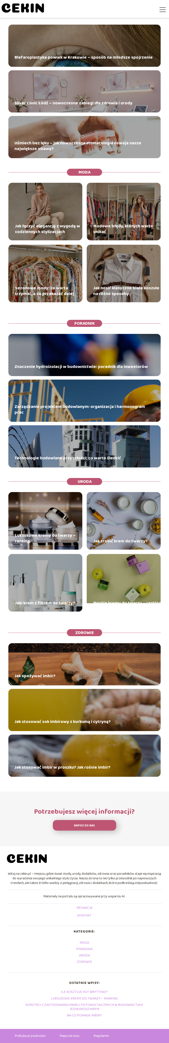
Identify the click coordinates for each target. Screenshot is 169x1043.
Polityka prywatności (30, 1036)
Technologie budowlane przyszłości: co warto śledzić (68, 458)
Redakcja (84, 908)
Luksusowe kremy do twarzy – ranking (45, 538)
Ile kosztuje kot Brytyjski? (84, 992)
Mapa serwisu (69, 1036)
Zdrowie (84, 632)
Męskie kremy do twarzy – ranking (127, 603)
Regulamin (101, 1036)
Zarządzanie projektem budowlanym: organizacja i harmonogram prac (80, 409)
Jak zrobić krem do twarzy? (120, 541)
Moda (84, 172)
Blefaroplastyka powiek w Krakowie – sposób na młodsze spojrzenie (84, 57)
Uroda (85, 481)
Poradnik (84, 323)
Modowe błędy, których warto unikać (123, 229)
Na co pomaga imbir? (84, 1015)
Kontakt (84, 915)
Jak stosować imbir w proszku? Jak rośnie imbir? (62, 767)
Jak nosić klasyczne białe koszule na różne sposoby (126, 291)
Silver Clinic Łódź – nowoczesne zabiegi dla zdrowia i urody (73, 103)
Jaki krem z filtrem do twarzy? (45, 603)
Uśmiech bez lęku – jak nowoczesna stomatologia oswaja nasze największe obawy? (78, 146)
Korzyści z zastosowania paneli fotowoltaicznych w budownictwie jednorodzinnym (84, 1007)
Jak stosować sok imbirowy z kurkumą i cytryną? (63, 721)
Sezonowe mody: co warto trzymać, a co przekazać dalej (44, 291)
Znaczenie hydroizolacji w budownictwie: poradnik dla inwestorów (81, 366)
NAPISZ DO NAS (84, 825)
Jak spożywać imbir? (35, 676)
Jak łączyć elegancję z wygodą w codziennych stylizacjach (47, 229)
